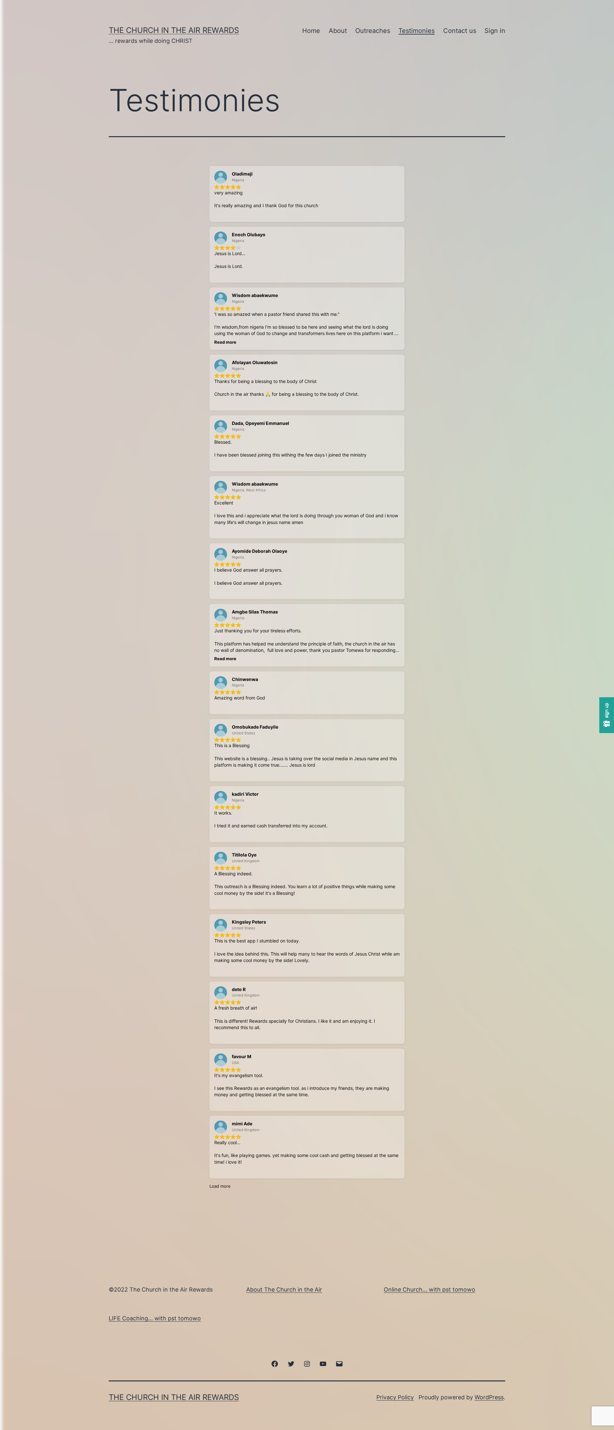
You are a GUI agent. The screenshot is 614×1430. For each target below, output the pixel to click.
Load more (220, 1186)
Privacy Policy (395, 1397)
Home (311, 31)
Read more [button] (225, 342)
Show (606, 715)
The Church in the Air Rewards (174, 30)
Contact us (459, 31)
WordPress (489, 1397)
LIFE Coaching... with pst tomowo (155, 1318)
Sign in (494, 31)
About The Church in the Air (284, 1289)
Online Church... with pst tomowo (429, 1289)
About (338, 31)
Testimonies (416, 31)
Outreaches (372, 31)
